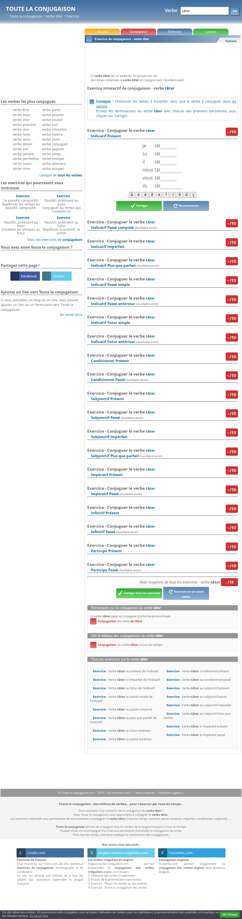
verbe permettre (26, 158)
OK (235, 11)
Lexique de (59, 175)
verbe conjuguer (55, 144)
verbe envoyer (53, 158)
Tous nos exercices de (52, 239)
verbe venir (22, 139)
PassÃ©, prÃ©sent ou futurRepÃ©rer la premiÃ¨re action (61, 225)
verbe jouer (51, 139)
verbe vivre (21, 168)
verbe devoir (23, 144)
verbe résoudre (54, 129)
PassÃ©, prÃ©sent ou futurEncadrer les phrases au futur (21, 225)
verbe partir (51, 110)
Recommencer (188, 206)
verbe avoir (21, 115)
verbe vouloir (52, 119)
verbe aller (21, 119)
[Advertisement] (162, 57)
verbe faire (21, 134)
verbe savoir (22, 163)
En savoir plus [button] (39, 916)
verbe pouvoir (53, 115)
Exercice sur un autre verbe (188, 594)
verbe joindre (23, 154)
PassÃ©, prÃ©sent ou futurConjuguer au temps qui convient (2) (61, 203)
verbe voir (21, 149)
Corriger (142, 206)
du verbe (117, 621)
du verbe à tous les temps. (127, 645)
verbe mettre (52, 134)
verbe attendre (54, 163)
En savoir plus (69, 314)
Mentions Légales (170, 793)
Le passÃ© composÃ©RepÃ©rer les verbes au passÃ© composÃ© (21, 202)
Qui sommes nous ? (120, 793)
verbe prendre (24, 124)
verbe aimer (51, 154)
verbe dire (21, 129)
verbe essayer (53, 168)
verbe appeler (53, 149)
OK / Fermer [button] (229, 914)
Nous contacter (145, 793)
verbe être (21, 110)
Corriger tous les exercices (141, 593)
